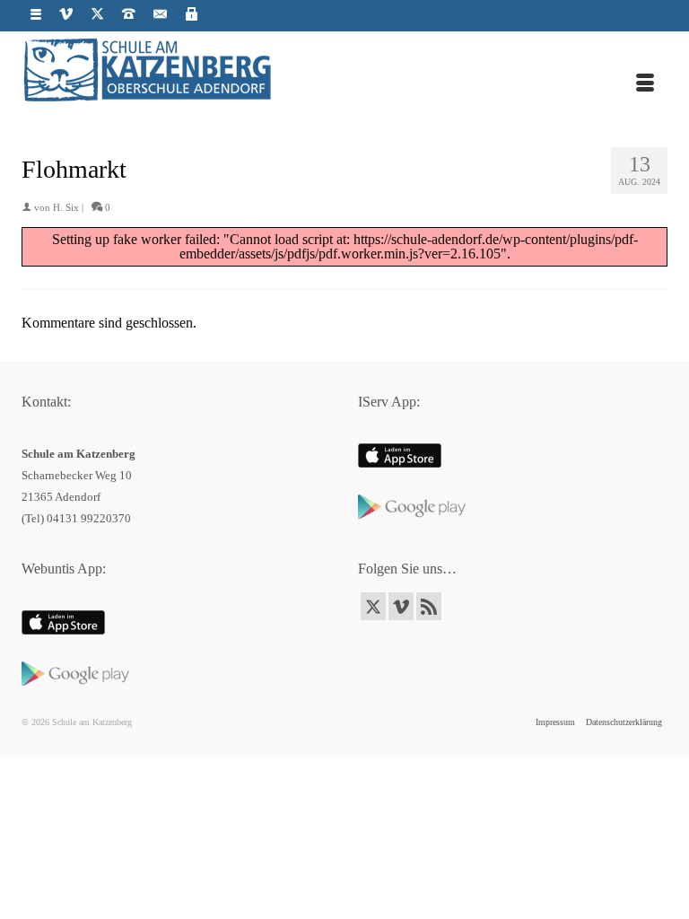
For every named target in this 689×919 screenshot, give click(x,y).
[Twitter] (373, 606)
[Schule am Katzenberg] (344, 68)
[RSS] (428, 606)
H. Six (66, 207)
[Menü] (645, 84)
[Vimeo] (401, 606)
